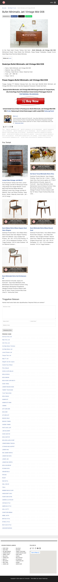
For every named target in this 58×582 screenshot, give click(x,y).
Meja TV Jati (5, 358)
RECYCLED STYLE (6, 525)
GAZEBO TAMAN (6, 424)
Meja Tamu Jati (6, 339)
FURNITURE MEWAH (7, 512)
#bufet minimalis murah (44, 131)
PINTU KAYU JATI (6, 427)
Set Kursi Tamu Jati (7, 336)
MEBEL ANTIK (5, 515)
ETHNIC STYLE (6, 521)
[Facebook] (6, 126)
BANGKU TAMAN (6, 421)
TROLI (3, 487)
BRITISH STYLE (6, 518)
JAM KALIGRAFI (6, 430)
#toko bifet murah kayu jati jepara (26, 135)
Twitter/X (22, 16)
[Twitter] (8, 126)
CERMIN (4, 405)
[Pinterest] (12, 126)
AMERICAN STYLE (6, 506)
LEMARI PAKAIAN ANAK (8, 386)
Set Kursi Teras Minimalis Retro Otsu (42, 174)
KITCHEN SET (5, 415)
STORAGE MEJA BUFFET (8, 446)
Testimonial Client (19, 123)
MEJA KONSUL (6, 374)
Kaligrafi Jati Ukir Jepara (8, 361)
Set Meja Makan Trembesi (8, 346)
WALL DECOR (5, 484)
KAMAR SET (5, 399)
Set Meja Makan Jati (7, 349)
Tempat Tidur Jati (6, 355)
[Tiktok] (30, 548)
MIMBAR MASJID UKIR (7, 490)
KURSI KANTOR (6, 434)
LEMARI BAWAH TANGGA (8, 443)
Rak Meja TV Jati (12, 8)
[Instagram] (10, 126)
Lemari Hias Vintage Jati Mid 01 (12, 180)
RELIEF (4, 477)
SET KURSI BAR (6, 408)
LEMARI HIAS (5, 449)
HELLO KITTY (5, 509)
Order (9, 111)
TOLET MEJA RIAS (6, 393)
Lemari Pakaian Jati (7, 352)
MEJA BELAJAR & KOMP (8, 440)
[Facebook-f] (35, 548)
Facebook (14, 16)
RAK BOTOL (5, 481)
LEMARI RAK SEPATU (7, 462)
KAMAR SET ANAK (6, 402)
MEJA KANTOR (6, 437)
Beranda (4, 8)
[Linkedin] (3, 126)
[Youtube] (37, 548)
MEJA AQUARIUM (6, 465)
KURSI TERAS (5, 383)
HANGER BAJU (6, 471)
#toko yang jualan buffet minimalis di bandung (36, 137)
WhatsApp (29, 16)
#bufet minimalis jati (12, 129)
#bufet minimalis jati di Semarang (31, 129)
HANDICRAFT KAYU (7, 493)
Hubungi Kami (49, 111)
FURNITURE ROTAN (7, 496)
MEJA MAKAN (5, 377)
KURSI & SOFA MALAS (7, 371)
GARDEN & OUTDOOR (7, 499)
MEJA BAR (4, 412)
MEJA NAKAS (5, 396)
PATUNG (4, 474)
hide (10, 58)
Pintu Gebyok (5, 368)
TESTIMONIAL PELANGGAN (28, 94)
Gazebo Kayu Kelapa (7, 364)
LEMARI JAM (5, 459)
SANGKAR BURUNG (7, 528)
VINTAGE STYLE (6, 503)
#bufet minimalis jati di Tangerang (24, 131)
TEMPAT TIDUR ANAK (7, 390)
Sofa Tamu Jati (6, 343)
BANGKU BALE (6, 418)
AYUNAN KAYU (6, 468)
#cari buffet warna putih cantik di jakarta (20, 134)
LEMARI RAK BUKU (7, 456)
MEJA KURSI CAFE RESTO (8, 380)
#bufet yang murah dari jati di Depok (13, 132)
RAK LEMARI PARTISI (7, 452)
